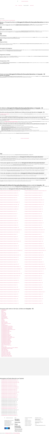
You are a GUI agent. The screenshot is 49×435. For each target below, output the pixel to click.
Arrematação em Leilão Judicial (5, 352)
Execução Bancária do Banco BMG (6, 340)
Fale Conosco (18, 431)
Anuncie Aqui (32, 5)
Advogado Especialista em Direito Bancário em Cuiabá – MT (9, 390)
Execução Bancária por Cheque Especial (6, 328)
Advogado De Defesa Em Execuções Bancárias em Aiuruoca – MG (9, 287)
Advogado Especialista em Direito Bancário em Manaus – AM (9, 396)
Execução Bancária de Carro (5, 333)
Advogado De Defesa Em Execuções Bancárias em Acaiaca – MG (34, 206)
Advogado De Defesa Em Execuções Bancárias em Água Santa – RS (9, 259)
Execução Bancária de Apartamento (6, 331)
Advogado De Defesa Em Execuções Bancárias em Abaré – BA (33, 197)
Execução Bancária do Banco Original (6, 341)
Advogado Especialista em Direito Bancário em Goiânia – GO (9, 389)
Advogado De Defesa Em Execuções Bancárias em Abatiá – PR (8, 199)
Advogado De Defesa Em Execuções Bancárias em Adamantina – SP (34, 222)
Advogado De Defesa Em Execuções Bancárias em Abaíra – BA (8, 197)
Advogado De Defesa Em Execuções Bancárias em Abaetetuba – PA (9, 195)
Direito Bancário (3, 310)
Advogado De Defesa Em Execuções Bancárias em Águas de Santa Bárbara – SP (11, 268)
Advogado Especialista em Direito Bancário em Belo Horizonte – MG (10, 382)
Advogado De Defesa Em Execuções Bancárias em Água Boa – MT (9, 243)
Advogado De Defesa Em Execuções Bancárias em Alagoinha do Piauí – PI (35, 291)
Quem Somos (20, 5)
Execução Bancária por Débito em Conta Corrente (8, 329)
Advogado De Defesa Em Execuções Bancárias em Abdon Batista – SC (34, 199)
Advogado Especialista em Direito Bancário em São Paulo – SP (9, 379)
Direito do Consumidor (4, 322)
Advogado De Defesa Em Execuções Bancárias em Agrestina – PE (9, 236)
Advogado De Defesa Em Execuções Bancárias (8, 20)
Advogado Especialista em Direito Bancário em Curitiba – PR (9, 385)
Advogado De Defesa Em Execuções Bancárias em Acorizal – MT (34, 218)
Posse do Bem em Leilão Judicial (5, 354)
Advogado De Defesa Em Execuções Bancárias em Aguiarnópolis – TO (9, 282)
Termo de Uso (18, 429)
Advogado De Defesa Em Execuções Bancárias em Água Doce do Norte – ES (35, 250)
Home (16, 5)
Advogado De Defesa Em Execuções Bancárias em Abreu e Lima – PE (34, 204)
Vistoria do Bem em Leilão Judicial (6, 353)
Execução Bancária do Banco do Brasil (6, 336)
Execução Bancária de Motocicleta (6, 334)
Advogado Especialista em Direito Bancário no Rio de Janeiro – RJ (10, 381)
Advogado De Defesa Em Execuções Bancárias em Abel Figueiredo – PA (10, 202)
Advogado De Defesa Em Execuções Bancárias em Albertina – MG (9, 298)
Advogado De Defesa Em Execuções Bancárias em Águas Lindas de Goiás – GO (11, 273)
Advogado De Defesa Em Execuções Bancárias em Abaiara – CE (33, 195)
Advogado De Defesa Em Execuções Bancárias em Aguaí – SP (33, 259)
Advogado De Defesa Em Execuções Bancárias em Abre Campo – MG (9, 204)
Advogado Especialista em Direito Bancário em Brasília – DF (9, 393)
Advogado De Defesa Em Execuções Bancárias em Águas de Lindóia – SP (35, 266)
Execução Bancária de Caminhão (5, 335)
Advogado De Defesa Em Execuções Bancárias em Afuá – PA (33, 234)
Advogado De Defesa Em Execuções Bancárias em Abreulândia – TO (9, 206)
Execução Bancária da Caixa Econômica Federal (8, 337)
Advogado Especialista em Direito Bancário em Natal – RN (9, 408)
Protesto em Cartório (4, 316)
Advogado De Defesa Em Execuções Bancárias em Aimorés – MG (34, 282)
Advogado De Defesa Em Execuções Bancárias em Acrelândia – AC (9, 220)
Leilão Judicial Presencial (4, 350)
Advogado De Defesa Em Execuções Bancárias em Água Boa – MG (34, 241)
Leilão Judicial (3, 312)
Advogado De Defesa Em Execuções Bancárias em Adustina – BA (34, 227)
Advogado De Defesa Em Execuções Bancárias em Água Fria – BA (34, 252)
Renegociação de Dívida (4, 318)
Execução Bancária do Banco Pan (6, 342)
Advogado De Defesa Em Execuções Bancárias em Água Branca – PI (34, 245)
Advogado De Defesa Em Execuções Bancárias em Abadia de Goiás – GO (10, 190)
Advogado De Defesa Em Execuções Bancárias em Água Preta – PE (34, 257)
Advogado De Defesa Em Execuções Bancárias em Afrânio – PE (8, 234)
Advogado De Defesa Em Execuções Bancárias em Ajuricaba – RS (34, 287)
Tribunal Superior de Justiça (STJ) (6, 343)
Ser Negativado (3, 315)
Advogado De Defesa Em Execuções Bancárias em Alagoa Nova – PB (9, 291)
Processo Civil (3, 324)
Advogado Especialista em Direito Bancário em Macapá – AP (9, 397)
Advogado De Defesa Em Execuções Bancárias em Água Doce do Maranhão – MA (11, 250)
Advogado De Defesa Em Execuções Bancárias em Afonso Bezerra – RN (34, 229)
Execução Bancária (4, 309)
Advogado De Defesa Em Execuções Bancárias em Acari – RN (33, 213)
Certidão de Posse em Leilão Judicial (6, 355)
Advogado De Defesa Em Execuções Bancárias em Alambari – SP (34, 296)
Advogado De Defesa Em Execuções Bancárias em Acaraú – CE (8, 213)
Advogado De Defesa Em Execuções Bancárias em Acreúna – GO (34, 220)
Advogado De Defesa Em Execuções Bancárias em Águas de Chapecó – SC (10, 266)
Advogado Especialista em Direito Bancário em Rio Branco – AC (9, 394)
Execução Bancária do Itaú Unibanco (6, 338)
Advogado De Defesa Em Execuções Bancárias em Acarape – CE (34, 211)
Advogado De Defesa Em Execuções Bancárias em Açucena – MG (9, 222)
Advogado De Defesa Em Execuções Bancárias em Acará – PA (8, 211)
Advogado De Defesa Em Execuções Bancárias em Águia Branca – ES (9, 280)
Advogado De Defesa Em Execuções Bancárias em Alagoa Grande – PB (9, 289)
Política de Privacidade (18, 426)
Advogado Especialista (4, 325)
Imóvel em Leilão (3, 313)
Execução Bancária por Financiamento (6, 327)
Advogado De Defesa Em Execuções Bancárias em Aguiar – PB (33, 280)
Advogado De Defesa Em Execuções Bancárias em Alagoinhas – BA (9, 296)
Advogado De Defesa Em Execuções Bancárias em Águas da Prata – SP (34, 264)
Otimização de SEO (8, 433)
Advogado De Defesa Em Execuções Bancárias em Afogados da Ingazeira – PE (11, 229)
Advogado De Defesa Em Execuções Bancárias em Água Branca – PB (9, 245)
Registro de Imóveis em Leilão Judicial (6, 356)
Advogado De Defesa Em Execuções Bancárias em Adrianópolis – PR (9, 227)
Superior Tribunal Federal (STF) (5, 344)
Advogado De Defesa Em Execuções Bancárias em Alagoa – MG (33, 289)
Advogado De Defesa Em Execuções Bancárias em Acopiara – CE (9, 218)
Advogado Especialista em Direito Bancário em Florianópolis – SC (9, 386)
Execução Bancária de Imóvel (5, 330)
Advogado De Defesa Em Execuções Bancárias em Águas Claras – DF (9, 264)
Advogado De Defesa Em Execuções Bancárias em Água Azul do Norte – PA (10, 241)
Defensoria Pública (4, 346)
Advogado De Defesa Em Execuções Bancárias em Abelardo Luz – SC (34, 202)
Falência (2, 319)
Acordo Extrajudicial (4, 317)
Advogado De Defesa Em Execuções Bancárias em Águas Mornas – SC (34, 273)
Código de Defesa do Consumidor (6, 323)
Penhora (2, 311)
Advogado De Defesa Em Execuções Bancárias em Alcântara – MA (34, 298)
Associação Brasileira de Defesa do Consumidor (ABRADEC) (9, 347)
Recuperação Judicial (4, 321)
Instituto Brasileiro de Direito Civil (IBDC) (7, 348)
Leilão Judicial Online (4, 349)
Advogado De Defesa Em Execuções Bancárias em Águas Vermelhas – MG (10, 275)
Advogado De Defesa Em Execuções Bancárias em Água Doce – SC (9, 252)
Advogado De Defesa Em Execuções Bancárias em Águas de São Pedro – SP (35, 268)
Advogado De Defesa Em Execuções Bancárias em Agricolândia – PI (34, 236)
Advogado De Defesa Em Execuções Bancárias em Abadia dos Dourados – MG (35, 190)
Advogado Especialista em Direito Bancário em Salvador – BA (9, 415)
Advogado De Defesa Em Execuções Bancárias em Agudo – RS (33, 275)
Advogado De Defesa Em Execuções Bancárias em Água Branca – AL (34, 243)
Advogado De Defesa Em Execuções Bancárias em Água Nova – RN (9, 257)
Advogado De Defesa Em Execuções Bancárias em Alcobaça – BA (34, 303)
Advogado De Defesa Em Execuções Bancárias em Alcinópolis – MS (9, 303)
